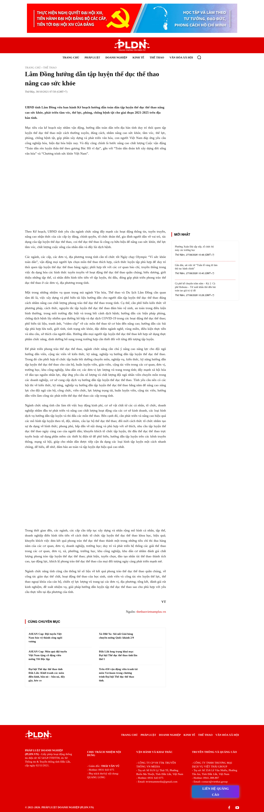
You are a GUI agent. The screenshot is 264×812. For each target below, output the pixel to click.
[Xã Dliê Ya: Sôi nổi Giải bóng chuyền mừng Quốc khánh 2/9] (151, 638)
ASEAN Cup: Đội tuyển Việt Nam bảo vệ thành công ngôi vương (45, 637)
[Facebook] (229, 807)
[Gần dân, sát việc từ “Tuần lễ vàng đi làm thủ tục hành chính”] (227, 271)
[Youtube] (237, 807)
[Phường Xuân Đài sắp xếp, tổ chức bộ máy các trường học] (227, 252)
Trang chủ (33, 67)
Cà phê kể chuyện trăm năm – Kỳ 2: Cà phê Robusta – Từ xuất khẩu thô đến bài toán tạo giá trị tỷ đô (195, 287)
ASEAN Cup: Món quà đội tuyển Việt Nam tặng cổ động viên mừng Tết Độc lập (48, 655)
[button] (199, 57)
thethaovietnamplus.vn (151, 611)
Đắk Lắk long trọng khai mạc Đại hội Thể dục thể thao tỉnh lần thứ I (118, 655)
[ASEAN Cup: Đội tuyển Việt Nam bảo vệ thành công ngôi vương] (81, 638)
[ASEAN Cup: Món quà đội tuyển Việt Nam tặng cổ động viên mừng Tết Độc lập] (81, 656)
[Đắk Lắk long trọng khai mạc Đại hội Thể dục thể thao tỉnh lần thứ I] (151, 656)
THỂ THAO (50, 67)
